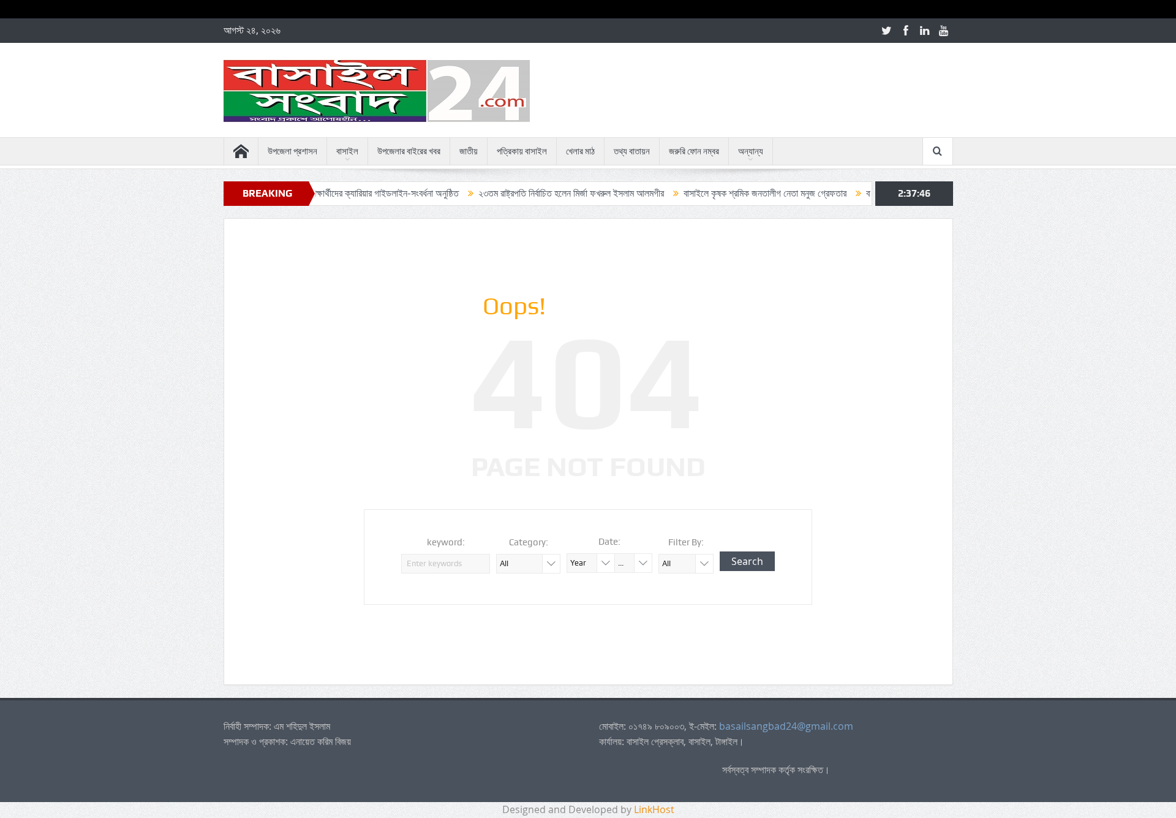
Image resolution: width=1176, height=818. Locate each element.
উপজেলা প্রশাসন (292, 151)
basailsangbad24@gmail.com (786, 726)
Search (747, 561)
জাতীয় (468, 151)
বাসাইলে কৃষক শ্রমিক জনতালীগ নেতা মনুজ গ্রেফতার (741, 193)
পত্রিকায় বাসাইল (522, 151)
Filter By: (686, 542)
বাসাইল (347, 151)
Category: (528, 542)
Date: (609, 541)
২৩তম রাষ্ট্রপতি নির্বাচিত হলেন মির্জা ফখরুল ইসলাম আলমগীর (548, 193)
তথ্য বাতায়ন (632, 151)
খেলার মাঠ (580, 151)
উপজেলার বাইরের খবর (408, 151)
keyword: (446, 542)
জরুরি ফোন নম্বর (694, 151)
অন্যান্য (750, 151)
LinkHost (654, 809)
